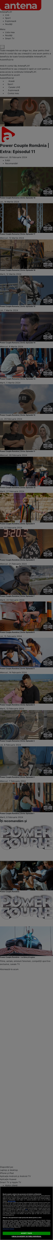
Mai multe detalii (11, 1201)
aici (26, 1209)
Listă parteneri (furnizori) (8, 1229)
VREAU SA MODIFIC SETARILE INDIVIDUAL (26, 1236)
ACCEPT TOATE (26, 1233)
